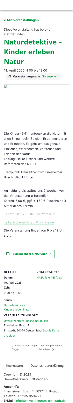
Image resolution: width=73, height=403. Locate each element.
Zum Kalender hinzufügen (30, 253)
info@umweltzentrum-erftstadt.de (40, 401)
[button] (70, 5)
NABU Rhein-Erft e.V (49, 277)
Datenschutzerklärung (47, 365)
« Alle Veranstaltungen (21, 20)
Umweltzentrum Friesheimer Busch (26, 320)
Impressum (14, 365)
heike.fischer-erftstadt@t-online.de (29, 222)
